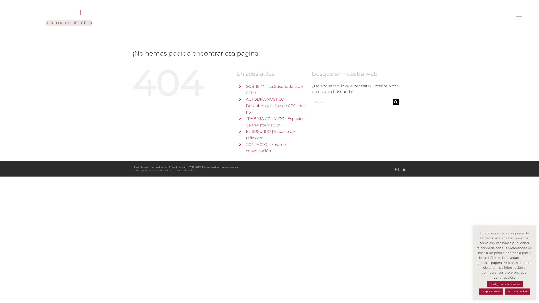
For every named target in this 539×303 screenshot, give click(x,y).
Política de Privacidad (160, 170)
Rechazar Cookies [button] (517, 291)
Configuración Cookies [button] (505, 284)
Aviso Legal (139, 170)
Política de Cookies (185, 170)
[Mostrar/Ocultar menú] (519, 18)
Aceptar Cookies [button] (491, 291)
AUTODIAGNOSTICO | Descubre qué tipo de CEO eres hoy (276, 105)
